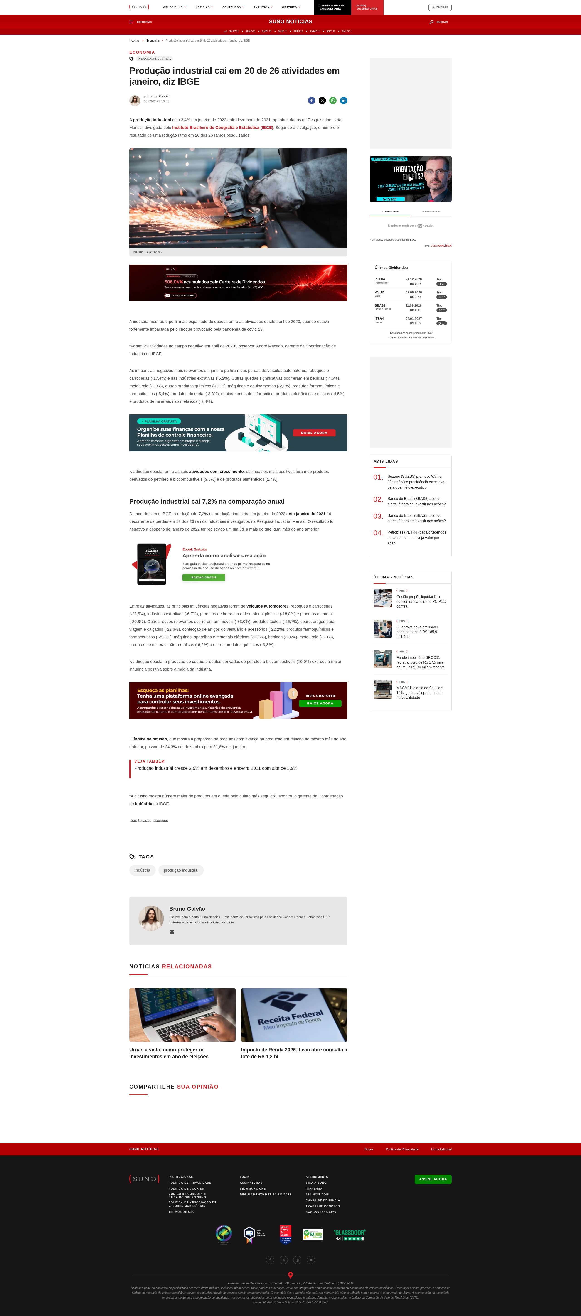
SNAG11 (250, 31)
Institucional (181, 1176)
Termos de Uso (182, 1211)
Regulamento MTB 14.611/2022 (265, 1194)
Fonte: (437, 245)
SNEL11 (266, 31)
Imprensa (314, 1188)
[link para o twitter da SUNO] (284, 1260)
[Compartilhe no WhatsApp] (333, 100)
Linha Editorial (441, 1149)
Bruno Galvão (187, 909)
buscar (442, 22)
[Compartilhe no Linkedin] (343, 100)
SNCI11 (330, 31)
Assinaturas (251, 1182)
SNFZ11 (234, 31)
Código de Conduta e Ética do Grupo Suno (187, 1195)
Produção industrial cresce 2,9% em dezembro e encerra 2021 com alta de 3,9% (216, 768)
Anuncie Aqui (317, 1194)
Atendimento (317, 1176)
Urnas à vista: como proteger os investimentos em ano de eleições (169, 1053)
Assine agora (433, 1179)
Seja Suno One (253, 1188)
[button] (142, 22)
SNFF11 (298, 31)
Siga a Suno (316, 1182)
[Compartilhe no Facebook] (311, 100)
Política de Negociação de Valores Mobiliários (193, 1204)
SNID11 (282, 31)
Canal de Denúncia (323, 1200)
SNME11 (315, 31)
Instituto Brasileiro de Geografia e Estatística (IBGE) (222, 127)
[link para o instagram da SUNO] (297, 1260)
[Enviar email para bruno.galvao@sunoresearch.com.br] (172, 932)
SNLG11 (347, 31)
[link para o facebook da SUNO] (270, 1260)
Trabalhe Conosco (323, 1206)
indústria (142, 870)
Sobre (368, 1149)
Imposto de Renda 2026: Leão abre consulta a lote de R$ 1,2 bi (294, 1053)
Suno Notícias (144, 1149)
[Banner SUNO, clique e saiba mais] (238, 287)
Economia (152, 40)
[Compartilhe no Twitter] (322, 100)
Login (245, 1176)
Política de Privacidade (402, 1149)
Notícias (134, 40)
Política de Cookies (186, 1188)
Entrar (442, 7)
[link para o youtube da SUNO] (311, 1260)
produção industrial (154, 58)
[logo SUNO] (139, 7)
